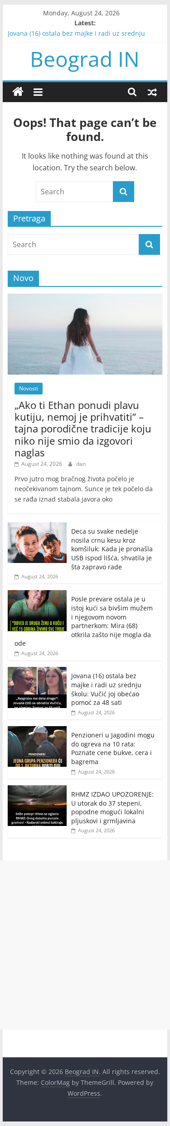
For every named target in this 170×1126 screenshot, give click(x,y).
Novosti (28, 388)
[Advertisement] (85, 945)
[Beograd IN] (18, 92)
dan (81, 464)
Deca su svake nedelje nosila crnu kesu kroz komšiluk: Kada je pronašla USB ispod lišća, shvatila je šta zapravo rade (112, 549)
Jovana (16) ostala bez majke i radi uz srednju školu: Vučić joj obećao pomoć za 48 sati (106, 689)
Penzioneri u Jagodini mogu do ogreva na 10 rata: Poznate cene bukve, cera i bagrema (113, 748)
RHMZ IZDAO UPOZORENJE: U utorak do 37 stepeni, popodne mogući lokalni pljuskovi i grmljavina (112, 807)
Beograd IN (85, 59)
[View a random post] (152, 91)
